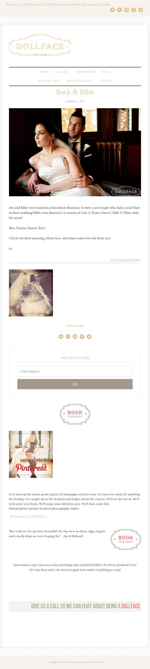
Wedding (134, 260)
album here (53, 238)
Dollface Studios (75, 45)
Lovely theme (77, 662)
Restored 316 (96, 662)
